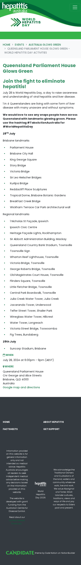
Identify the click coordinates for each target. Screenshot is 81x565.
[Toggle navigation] (75, 7)
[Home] (15, 7)
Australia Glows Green (45, 45)
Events (19, 45)
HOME (6, 422)
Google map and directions (21, 387)
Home (6, 45)
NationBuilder (68, 552)
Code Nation (51, 552)
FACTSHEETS (10, 429)
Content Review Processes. (17, 522)
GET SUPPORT (51, 429)
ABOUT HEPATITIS (53, 422)
